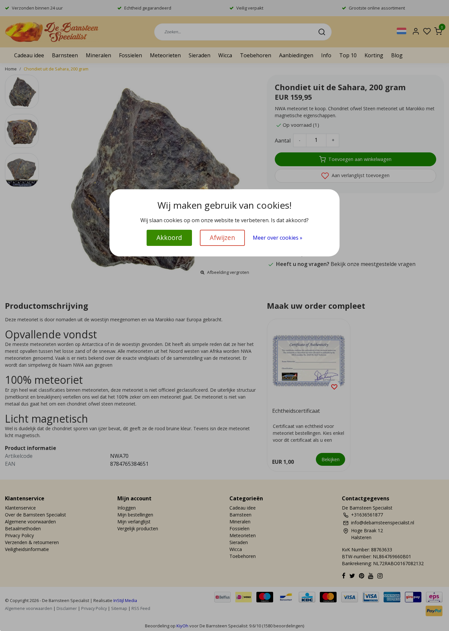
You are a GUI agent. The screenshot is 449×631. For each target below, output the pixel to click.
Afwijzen (222, 237)
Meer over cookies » (277, 237)
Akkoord (169, 237)
